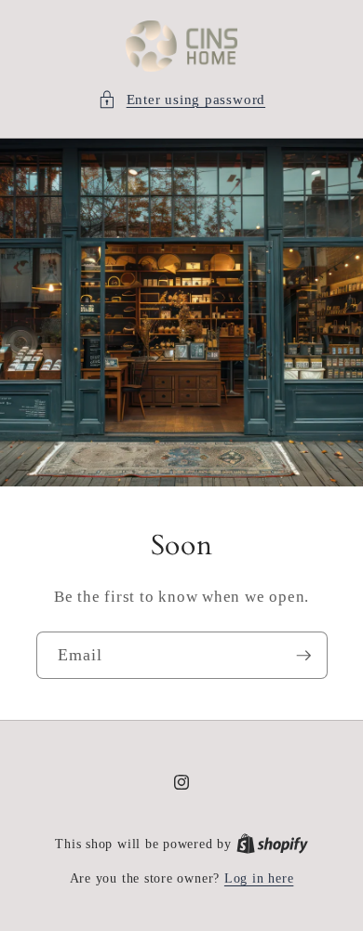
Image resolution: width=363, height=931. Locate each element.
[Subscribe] (303, 656)
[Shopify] (272, 843)
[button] (181, 100)
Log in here (258, 878)
